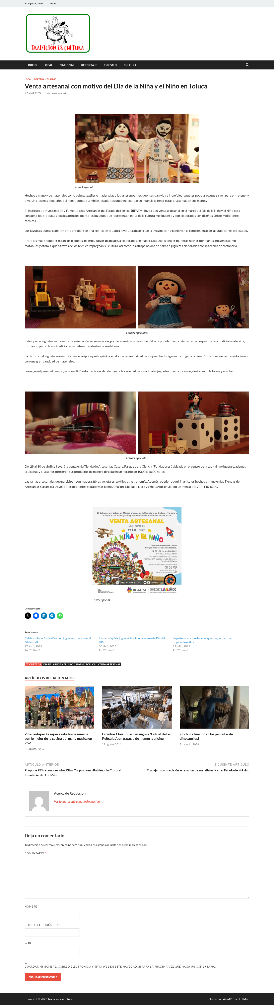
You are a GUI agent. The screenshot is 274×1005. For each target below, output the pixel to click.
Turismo (110, 65)
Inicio (53, 3)
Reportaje (89, 65)
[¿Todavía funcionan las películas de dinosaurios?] (214, 708)
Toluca (91, 664)
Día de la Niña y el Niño (58, 664)
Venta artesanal (109, 664)
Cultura (130, 65)
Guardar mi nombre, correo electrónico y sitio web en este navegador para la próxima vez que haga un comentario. (120, 966)
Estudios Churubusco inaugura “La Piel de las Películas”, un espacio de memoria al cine (136, 736)
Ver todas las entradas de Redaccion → (79, 801)
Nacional (67, 65)
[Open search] (247, 65)
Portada (39, 79)
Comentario (35, 853)
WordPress (230, 999)
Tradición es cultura (60, 999)
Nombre (32, 906)
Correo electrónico (42, 925)
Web (28, 943)
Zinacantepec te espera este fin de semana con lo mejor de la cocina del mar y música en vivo (58, 738)
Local (48, 65)
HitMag (244, 999)
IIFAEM (79, 664)
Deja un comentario (56, 93)
